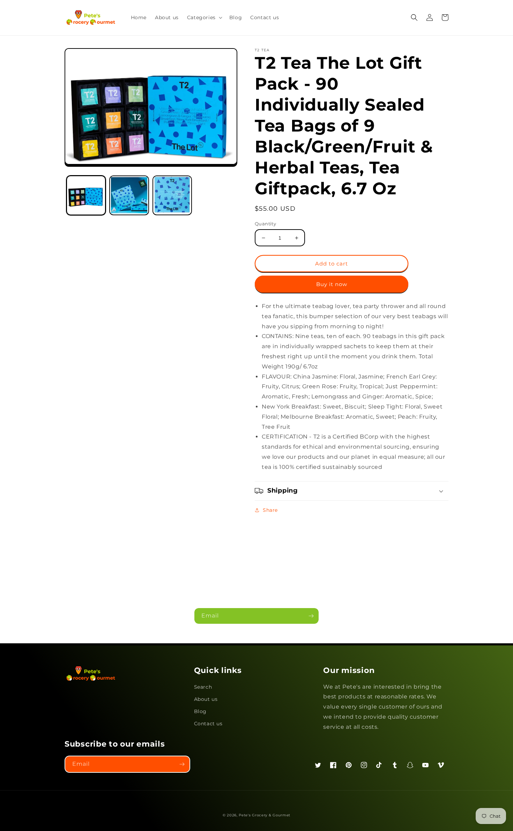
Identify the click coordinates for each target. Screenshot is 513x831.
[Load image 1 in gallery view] (86, 195)
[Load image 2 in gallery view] (129, 195)
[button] (204, 17)
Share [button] (270, 510)
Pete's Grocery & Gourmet (264, 815)
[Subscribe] (311, 615)
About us (206, 699)
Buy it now (331, 284)
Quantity (265, 223)
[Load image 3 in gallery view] (172, 195)
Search (203, 687)
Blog (200, 711)
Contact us (208, 723)
